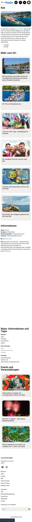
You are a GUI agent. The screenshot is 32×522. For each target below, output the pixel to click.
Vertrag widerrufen (7, 520)
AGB (2, 491)
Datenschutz (4, 496)
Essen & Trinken (5, 483)
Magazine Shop (5, 485)
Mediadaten (4, 498)
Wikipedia (7, 251)
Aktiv (2, 478)
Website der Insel (7, 239)
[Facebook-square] (2, 467)
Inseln (2, 474)
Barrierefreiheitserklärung (8, 494)
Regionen (3, 471)
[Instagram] (6, 467)
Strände (3, 476)
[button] (16, 2)
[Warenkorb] (24, 2)
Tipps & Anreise (5, 481)
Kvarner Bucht (19, 29)
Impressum (4, 489)
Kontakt (3, 501)
